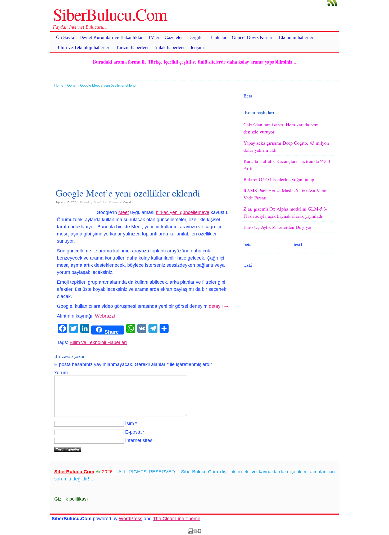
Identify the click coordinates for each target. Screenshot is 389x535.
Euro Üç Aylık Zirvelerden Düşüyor (277, 227)
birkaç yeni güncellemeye (182, 212)
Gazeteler (174, 37)
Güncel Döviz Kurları (253, 37)
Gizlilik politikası (71, 499)
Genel (71, 85)
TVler (153, 37)
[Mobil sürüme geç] (194, 532)
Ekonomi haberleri (297, 37)
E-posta (133, 432)
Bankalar (218, 37)
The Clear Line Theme (176, 518)
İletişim (196, 47)
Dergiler (196, 37)
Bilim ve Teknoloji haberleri (83, 47)
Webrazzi (105, 316)
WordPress (130, 518)
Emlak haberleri (168, 47)
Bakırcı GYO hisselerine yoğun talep (278, 179)
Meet (123, 212)
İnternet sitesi (139, 440)
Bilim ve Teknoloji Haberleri (98, 342)
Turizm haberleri (132, 47)
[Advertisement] (144, 136)
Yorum (61, 372)
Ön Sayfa (65, 37)
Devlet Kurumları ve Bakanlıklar (111, 37)
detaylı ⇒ (218, 306)
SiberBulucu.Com (110, 14)
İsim (129, 423)
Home (58, 85)
